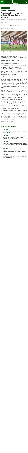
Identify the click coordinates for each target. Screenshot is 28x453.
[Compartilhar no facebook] (9, 28)
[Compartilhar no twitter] (12, 28)
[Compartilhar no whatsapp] (7, 28)
